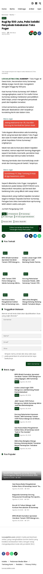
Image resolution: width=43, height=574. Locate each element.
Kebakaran (14, 214)
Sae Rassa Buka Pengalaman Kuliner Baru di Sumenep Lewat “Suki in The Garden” (11, 302)
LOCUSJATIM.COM (10, 79)
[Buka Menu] (36, 3)
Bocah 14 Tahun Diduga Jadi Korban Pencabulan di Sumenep (25, 506)
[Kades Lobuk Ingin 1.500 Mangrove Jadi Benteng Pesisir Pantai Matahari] (31, 250)
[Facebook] (26, 236)
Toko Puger (9, 217)
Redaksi (19, 564)
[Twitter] (31, 236)
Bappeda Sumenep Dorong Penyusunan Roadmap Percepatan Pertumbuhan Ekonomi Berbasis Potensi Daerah (26, 496)
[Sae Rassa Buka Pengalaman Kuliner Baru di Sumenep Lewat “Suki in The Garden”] (11, 292)
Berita (4, 18)
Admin (4, 32)
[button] (32, 3)
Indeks (4, 561)
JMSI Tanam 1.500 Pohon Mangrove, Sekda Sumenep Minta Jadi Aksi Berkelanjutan (11, 281)
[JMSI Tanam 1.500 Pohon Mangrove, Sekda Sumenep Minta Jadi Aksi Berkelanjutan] (11, 271)
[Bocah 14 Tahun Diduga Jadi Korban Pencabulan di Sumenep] (6, 507)
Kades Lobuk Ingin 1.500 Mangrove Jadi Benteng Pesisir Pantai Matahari (31, 260)
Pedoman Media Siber (19, 561)
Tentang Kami (7, 564)
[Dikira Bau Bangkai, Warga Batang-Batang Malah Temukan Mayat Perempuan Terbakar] (31, 292)
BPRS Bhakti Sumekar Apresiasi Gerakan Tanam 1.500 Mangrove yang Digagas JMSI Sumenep (11, 260)
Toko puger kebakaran (25, 217)
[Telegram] (35, 236)
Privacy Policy (30, 564)
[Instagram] (7, 553)
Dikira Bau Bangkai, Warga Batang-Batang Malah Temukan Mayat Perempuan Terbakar (31, 302)
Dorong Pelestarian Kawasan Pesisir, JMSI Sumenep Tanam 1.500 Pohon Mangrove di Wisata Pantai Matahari (31, 281)
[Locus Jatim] (15, 3)
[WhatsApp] (39, 236)
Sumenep (26, 214)
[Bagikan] (39, 33)
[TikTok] (16, 553)
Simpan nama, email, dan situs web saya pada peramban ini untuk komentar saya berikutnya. (20, 356)
